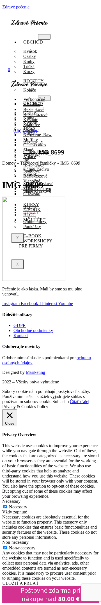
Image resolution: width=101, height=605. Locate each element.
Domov (9, 163)
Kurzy (29, 71)
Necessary (18, 506)
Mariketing (35, 372)
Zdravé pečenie (15, 6)
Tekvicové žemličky (38, 163)
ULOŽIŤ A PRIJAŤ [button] (20, 583)
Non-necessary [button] (15, 542)
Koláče (29, 156)
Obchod (33, 42)
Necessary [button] (11, 501)
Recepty (33, 142)
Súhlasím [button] (60, 401)
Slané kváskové (37, 191)
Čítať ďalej (79, 401)
